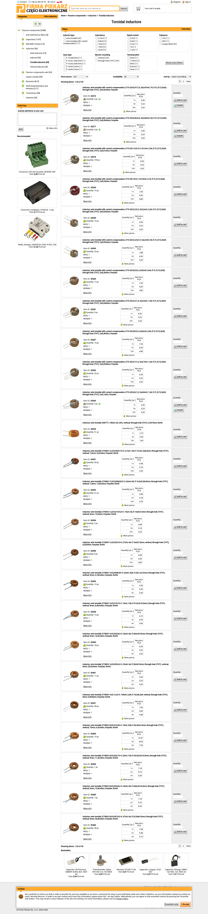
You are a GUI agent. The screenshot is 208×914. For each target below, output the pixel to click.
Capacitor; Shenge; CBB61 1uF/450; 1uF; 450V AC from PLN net (176, 871)
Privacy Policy (122, 899)
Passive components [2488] (34, 30)
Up (39, 23)
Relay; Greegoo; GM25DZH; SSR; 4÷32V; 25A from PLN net (37, 245)
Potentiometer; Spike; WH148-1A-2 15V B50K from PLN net (102, 871)
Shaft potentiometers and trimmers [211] (37, 87)
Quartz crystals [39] (34, 77)
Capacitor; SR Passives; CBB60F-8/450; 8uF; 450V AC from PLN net (76, 873)
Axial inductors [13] (38, 53)
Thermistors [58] (33, 93)
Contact (23, 2)
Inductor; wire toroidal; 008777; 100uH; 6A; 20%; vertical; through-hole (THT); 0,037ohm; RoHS (122, 423)
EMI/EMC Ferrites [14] (35, 44)
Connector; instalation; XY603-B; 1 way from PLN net (37, 211)
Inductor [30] (35, 58)
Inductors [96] (32, 48)
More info (53, 128)
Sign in (188, 2)
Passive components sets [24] (39, 72)
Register (177, 2)
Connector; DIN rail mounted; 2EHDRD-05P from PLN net (37, 173)
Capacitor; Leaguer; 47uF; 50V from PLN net (150, 871)
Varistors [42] (31, 98)
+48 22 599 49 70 (38, 2)
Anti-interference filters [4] (37, 35)
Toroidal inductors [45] (39, 62)
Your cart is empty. (152, 8)
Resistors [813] (32, 81)
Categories (22, 16)
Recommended (23, 136)
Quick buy (22, 105)
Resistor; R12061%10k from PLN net (126, 870)
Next (188, 81)
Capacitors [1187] (33, 39)
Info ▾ (52, 2)
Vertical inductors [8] (39, 67)
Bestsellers (66, 850)
